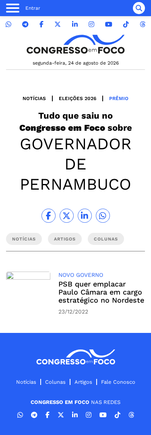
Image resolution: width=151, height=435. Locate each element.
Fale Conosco (118, 382)
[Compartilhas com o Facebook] (48, 216)
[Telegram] (25, 24)
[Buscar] (139, 8)
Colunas (55, 382)
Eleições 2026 (77, 98)
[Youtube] (108, 24)
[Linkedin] (75, 24)
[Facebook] (41, 24)
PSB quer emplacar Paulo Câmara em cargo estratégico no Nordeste (101, 292)
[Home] (75, 44)
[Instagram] (91, 24)
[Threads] (142, 24)
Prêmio (118, 98)
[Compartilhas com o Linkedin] (85, 216)
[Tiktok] (126, 24)
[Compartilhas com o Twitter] (67, 216)
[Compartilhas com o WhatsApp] (103, 216)
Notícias (34, 98)
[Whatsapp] (8, 24)
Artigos (83, 382)
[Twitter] (57, 24)
